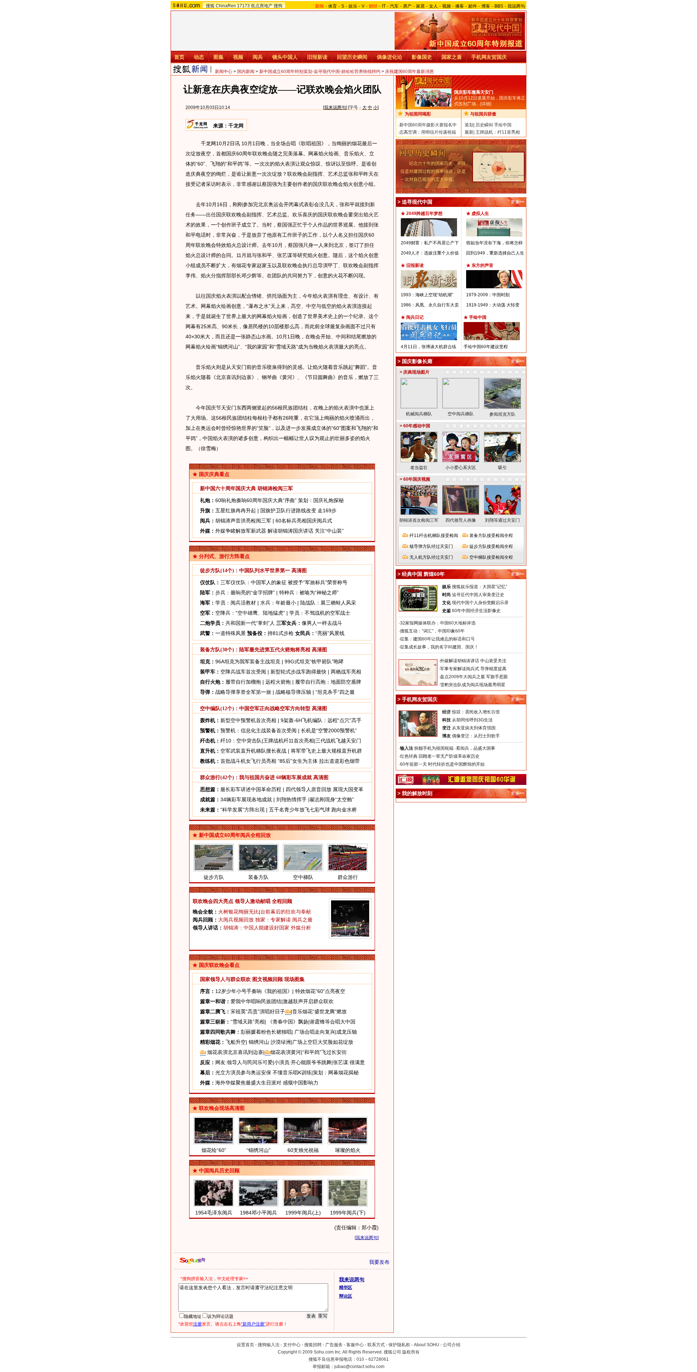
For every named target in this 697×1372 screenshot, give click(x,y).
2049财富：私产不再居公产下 (430, 242)
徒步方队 (214, 877)
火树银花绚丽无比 (238, 912)
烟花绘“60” (213, 1150)
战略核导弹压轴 (293, 692)
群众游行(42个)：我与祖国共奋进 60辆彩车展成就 (256, 777)
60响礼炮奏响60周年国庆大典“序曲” (256, 500)
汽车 (394, 6)
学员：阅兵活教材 (235, 603)
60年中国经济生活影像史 (476, 610)
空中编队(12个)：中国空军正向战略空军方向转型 (255, 708)
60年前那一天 (413, 764)
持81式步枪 (281, 633)
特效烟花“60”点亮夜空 (320, 991)
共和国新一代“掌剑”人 (250, 623)
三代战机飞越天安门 (338, 741)
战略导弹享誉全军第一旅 (243, 692)
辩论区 (345, 1296)
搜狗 (278, 5)
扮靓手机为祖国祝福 (433, 748)
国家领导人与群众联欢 (225, 979)
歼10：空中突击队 (241, 741)
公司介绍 (451, 1344)
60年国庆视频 (416, 479)
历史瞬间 (484, 124)
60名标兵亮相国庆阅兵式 (304, 521)
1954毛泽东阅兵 (213, 1213)
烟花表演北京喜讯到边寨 (234, 1052)
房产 (407, 6)
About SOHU (426, 1344)
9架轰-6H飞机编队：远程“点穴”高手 (321, 720)
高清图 (299, 570)
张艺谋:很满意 (349, 1062)
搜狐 (210, 5)
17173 (243, 5)
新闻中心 (223, 71)
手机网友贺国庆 (489, 57)
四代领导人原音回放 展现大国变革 (324, 789)
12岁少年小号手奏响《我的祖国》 (253, 991)
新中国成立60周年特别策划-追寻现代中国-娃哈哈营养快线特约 (319, 71)
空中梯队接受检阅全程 (491, 557)
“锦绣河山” (258, 1150)
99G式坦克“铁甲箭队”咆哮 (314, 661)
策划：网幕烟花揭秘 (336, 1072)
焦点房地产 (262, 5)
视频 (446, 6)
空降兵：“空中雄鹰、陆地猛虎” (250, 613)
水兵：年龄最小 (278, 603)
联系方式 (376, 1344)
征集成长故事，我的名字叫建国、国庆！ (439, 647)
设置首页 (245, 1344)
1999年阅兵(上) (303, 1213)
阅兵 (258, 57)
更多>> (518, 201)
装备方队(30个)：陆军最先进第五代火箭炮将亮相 (255, 649)
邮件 (472, 6)
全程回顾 (282, 901)
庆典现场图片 (416, 372)
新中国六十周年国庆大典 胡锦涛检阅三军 (246, 488)
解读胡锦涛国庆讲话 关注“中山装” (306, 531)
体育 (332, 6)
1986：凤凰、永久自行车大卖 (430, 305)
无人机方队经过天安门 (431, 557)
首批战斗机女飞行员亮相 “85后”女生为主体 (269, 761)
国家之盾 (451, 57)
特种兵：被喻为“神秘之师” (309, 592)
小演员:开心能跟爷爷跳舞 (302, 1062)
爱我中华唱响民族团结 (256, 1001)
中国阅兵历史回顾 (219, 1170)
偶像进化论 (389, 57)
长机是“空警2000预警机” (329, 730)
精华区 (345, 1287)
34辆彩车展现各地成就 (246, 799)
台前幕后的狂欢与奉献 (285, 912)
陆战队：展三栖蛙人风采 (328, 603)
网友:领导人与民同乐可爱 (244, 1062)
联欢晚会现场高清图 (222, 1108)
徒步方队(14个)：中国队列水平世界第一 (245, 570)
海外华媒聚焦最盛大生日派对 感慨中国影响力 (266, 1083)
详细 (485, 103)
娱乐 (352, 6)
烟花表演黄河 (285, 1052)
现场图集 (294, 979)
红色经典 (408, 756)
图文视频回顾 (267, 979)
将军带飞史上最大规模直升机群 (326, 751)
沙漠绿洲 (280, 1042)
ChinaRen (226, 5)
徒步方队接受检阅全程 (491, 546)
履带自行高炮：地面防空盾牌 (328, 682)
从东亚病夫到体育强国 (474, 727)
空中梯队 (303, 877)
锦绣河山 (259, 1042)
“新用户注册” (253, 1324)
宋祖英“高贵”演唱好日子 (258, 1011)
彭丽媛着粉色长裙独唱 (266, 1032)
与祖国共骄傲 (483, 114)
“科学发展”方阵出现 (242, 810)
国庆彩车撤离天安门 (473, 92)
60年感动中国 (416, 425)
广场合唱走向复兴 (314, 1032)
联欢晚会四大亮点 (213, 901)
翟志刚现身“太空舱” (332, 799)
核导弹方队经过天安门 (431, 546)
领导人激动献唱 (252, 901)
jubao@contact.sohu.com (359, 1366)
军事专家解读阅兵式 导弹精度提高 (473, 668)
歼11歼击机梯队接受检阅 (433, 535)
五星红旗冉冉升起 (235, 510)
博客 (485, 6)
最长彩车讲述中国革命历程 (250, 789)
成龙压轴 (347, 1032)
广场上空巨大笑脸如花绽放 (322, 1042)
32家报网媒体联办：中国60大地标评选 (438, 623)
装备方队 (258, 877)
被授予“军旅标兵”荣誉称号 (317, 582)
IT (384, 6)
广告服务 (334, 1344)
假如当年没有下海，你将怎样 (494, 242)
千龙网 (236, 126)
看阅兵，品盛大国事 (475, 748)
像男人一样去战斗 (322, 623)
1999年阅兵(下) (348, 1213)
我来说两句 (335, 107)
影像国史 (422, 57)
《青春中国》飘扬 (288, 1022)
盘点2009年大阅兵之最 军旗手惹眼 (474, 676)
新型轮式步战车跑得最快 (298, 672)
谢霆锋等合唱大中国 (332, 1022)
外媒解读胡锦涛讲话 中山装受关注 (473, 660)
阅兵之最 (302, 920)
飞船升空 (235, 1042)
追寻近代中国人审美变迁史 (478, 594)
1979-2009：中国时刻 (488, 294)
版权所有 (411, 1352)
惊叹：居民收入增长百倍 (476, 712)
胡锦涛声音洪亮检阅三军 (243, 521)
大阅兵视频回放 (236, 920)
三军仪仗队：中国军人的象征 (253, 582)
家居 (420, 6)
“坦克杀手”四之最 (335, 692)
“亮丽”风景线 (330, 633)
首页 (179, 57)
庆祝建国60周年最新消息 (409, 71)
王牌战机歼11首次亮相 (288, 741)
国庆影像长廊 (417, 361)
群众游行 (348, 877)
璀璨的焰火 (347, 1150)
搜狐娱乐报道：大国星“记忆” (479, 586)
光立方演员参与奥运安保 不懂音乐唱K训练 (263, 1072)
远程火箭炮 (278, 682)
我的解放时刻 (417, 793)
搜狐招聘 (313, 1344)
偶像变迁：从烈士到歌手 (476, 735)
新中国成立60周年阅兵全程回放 (235, 835)
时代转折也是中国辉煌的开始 (456, 764)
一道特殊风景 (230, 633)
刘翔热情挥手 (291, 799)
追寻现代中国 (417, 202)
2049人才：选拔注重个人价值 (430, 253)
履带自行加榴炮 (243, 682)
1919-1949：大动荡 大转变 (492, 305)
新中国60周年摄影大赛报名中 (428, 124)
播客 (459, 6)
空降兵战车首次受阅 (243, 672)
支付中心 (292, 1344)
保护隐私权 (399, 1344)
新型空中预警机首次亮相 (248, 720)
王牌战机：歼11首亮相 (498, 132)
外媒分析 (301, 928)
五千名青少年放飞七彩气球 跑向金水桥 (313, 810)
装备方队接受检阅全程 (491, 535)
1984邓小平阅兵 (258, 1213)
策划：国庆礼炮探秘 (321, 500)
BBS (498, 6)
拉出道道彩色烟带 (339, 761)
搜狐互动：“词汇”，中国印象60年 (432, 631)
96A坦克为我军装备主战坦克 (247, 661)
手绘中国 (502, 124)
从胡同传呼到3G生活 (472, 719)
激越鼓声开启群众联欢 (308, 1001)
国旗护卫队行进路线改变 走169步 (298, 510)
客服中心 (355, 1344)
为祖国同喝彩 (418, 114)
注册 (197, 1324)
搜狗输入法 (269, 1344)
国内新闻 (245, 71)
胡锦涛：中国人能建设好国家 (256, 928)
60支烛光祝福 (303, 1150)
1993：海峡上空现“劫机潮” (427, 294)
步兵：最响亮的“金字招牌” (245, 592)
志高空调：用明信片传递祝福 (427, 132)
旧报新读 (317, 57)
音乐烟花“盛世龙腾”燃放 (319, 1011)
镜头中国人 (285, 57)
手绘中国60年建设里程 (486, 346)
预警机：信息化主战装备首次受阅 (258, 730)
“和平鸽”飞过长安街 (324, 1052)
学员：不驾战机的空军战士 (319, 613)
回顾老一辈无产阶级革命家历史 (449, 756)
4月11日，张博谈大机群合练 (428, 346)
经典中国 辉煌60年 (423, 574)
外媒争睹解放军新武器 (240, 531)
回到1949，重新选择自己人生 (495, 253)
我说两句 (516, 6)
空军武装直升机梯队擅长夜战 (253, 751)
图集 (218, 57)
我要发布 (379, 1262)
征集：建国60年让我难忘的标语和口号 (437, 639)
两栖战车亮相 (346, 672)
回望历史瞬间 (352, 57)
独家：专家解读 (273, 920)
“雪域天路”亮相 (248, 1022)
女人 (433, 6)
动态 (199, 57)
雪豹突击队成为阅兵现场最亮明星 (472, 684)
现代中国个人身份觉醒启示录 (480, 602)
